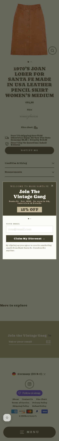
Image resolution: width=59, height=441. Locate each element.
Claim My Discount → (29, 238)
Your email (13, 224)
